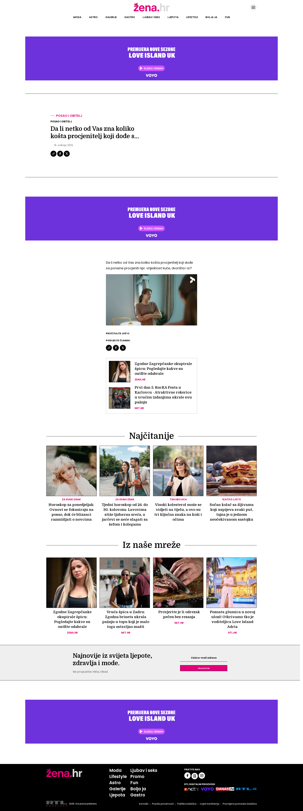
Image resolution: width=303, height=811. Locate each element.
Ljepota (173, 17)
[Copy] (53, 156)
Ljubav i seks (151, 17)
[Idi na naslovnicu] (152, 11)
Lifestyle (192, 17)
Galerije (111, 17)
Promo (137, 776)
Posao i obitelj (69, 115)
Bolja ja (211, 17)
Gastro (129, 17)
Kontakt (144, 804)
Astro (93, 17)
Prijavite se (204, 668)
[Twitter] (67, 156)
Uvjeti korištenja (209, 804)
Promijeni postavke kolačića (240, 804)
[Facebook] (60, 156)
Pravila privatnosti (163, 804)
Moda (77, 17)
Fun (227, 17)
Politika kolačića (186, 804)
